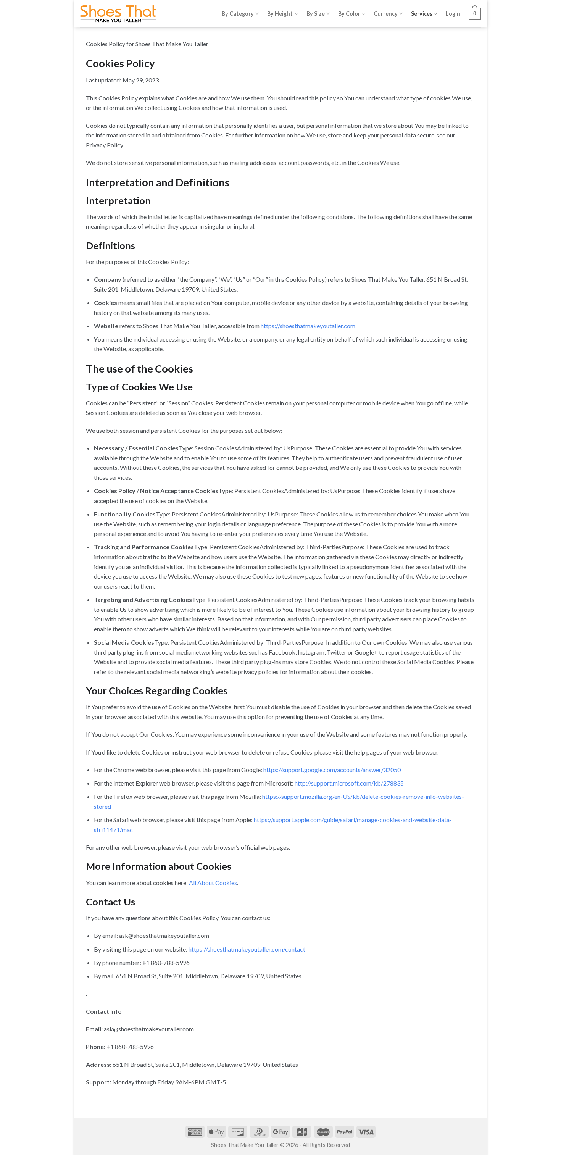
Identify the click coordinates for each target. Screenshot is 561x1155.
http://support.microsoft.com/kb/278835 (349, 783)
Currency (386, 13)
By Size (315, 13)
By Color (349, 13)
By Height (280, 13)
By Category (238, 13)
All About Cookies (213, 882)
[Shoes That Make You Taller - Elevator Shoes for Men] (118, 13)
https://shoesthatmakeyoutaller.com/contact (247, 949)
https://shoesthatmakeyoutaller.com (308, 325)
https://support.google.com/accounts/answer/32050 (332, 769)
